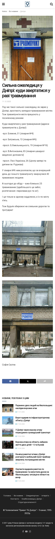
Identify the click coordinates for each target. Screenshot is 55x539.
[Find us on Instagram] (30, 531)
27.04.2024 (21, 424)
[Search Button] (51, 4)
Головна (7, 496)
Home (4, 11)
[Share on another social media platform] (45, 381)
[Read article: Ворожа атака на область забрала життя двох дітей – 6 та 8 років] (7, 445)
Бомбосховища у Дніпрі (32, 499)
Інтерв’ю (45, 496)
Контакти (15, 499)
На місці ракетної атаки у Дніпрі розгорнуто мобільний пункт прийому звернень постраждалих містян (33, 457)
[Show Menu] (3, 4)
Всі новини (13, 11)
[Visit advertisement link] (27, 389)
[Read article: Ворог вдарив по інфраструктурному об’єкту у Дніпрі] (7, 420)
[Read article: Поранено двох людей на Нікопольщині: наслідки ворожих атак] (7, 408)
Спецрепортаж (32, 496)
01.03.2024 (21, 481)
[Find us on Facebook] (23, 531)
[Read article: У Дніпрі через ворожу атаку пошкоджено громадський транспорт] (7, 433)
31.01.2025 (21, 412)
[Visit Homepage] (27, 4)
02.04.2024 (21, 463)
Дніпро (23, 11)
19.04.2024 (21, 436)
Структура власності (27, 502)
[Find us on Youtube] (26, 531)
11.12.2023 (6, 101)
